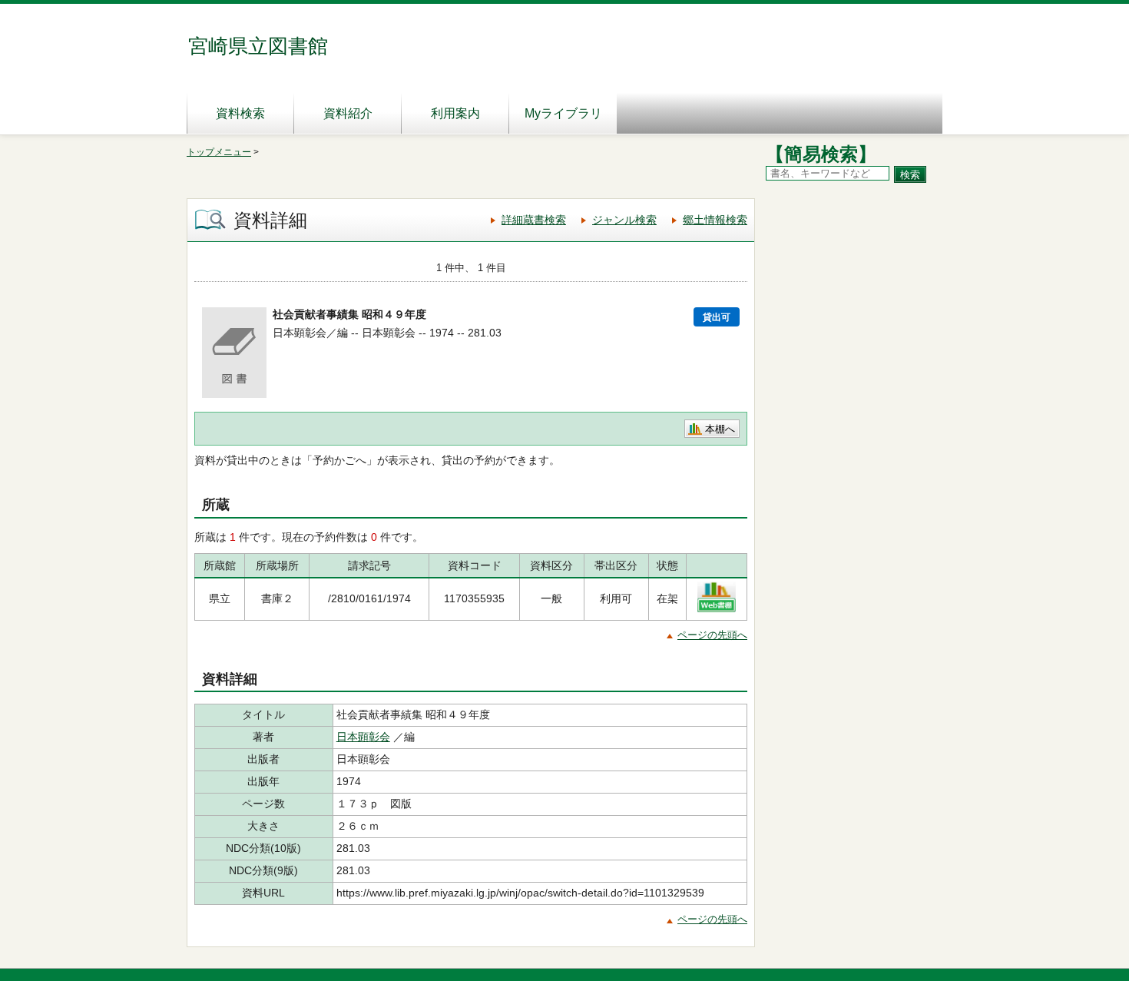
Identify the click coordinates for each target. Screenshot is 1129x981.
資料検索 (240, 113)
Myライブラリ (563, 113)
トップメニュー (219, 152)
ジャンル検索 (624, 220)
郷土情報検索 (715, 220)
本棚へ (720, 429)
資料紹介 (347, 113)
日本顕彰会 (363, 737)
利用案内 (455, 113)
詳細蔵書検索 (534, 220)
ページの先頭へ (712, 635)
